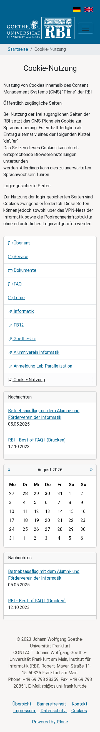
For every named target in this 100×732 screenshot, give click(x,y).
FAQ (17, 284)
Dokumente (24, 270)
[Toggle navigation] (85, 28)
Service (20, 256)
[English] (88, 9)
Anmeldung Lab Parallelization (42, 366)
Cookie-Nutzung (28, 379)
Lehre (18, 297)
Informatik (23, 311)
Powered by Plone (50, 721)
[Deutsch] (77, 9)
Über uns (21, 243)
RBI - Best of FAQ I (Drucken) (37, 440)
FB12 (18, 325)
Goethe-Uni (24, 338)
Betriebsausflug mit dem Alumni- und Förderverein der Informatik (43, 414)
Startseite (18, 49)
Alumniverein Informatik (35, 352)
